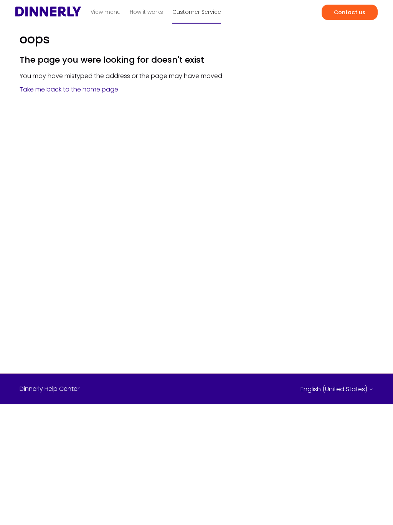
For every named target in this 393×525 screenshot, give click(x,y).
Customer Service (196, 12)
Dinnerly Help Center (49, 389)
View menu (106, 12)
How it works (146, 12)
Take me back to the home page (69, 89)
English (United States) (335, 389)
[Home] (48, 14)
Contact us (349, 12)
